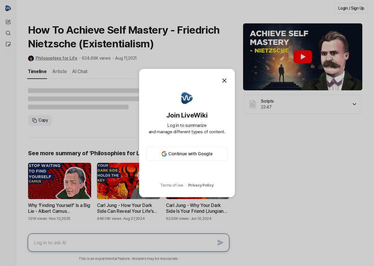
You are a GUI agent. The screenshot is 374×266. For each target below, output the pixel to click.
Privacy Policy (200, 185)
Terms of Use (171, 185)
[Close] (224, 81)
